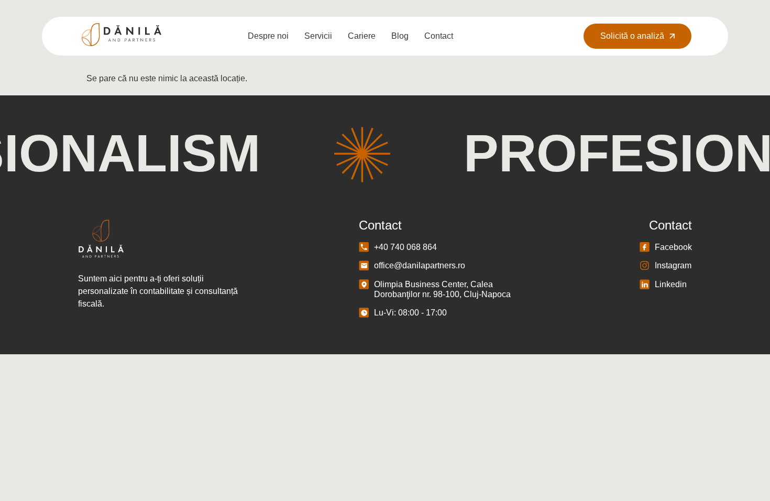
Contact (438, 35)
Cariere (362, 35)
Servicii (318, 35)
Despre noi (268, 35)
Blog (400, 35)
